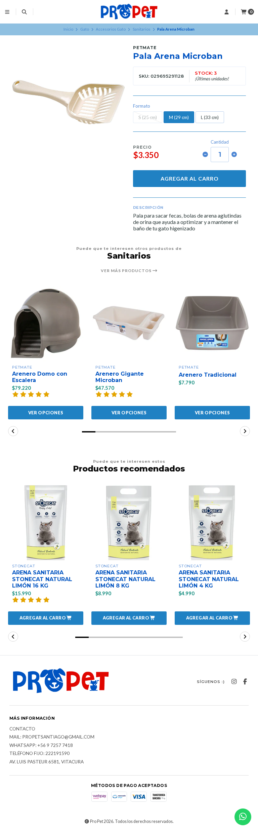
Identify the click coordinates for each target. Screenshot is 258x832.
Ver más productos (127, 271)
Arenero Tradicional (207, 375)
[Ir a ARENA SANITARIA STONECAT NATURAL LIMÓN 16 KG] (45, 522)
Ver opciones (45, 412)
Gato (84, 29)
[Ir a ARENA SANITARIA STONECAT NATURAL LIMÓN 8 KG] (129, 522)
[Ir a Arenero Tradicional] (212, 324)
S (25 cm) (147, 117)
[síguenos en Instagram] (234, 682)
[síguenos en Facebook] (245, 682)
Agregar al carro (190, 178)
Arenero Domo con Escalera (39, 377)
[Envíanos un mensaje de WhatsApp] (242, 816)
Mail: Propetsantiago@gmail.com (51, 737)
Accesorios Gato (111, 29)
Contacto (22, 729)
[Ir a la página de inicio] (129, 11)
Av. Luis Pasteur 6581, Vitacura (46, 762)
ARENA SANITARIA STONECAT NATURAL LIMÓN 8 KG (125, 579)
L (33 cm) (210, 117)
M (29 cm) (179, 117)
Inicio (68, 29)
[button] (88, 431)
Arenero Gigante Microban (119, 377)
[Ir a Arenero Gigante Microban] (129, 324)
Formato (141, 106)
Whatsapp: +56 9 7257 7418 (41, 745)
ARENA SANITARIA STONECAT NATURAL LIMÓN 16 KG (42, 579)
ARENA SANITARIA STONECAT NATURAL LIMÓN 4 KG (209, 579)
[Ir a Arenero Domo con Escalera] (45, 324)
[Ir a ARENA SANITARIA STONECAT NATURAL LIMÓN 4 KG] (212, 522)
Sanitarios (141, 29)
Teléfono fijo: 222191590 (39, 753)
